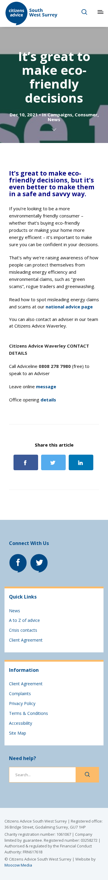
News (54, 119)
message (46, 386)
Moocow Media (18, 865)
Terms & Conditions (28, 713)
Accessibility (20, 723)
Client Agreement (26, 640)
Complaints (20, 693)
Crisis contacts (23, 630)
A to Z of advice (24, 620)
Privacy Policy (22, 703)
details (48, 400)
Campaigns (59, 115)
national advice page (69, 307)
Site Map (17, 733)
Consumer (86, 115)
